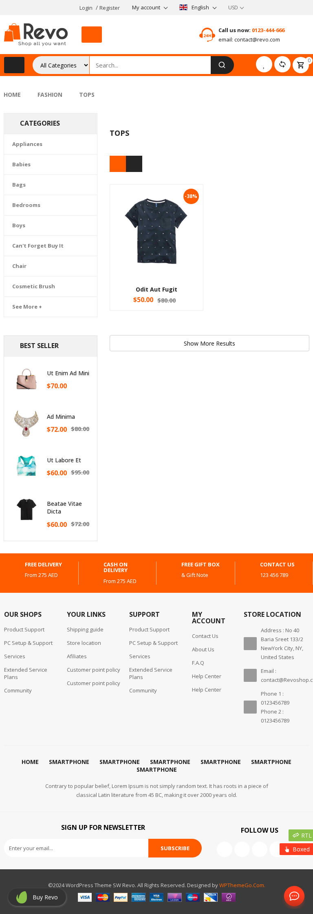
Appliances (27, 144)
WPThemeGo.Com (241, 885)
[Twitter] (242, 849)
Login (86, 7)
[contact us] (246, 570)
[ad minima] (26, 422)
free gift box (200, 564)
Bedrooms (26, 205)
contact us (277, 564)
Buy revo (45, 897)
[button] (92, 34)
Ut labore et (64, 460)
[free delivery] (11, 570)
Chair (19, 266)
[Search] (222, 65)
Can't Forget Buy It (38, 245)
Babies (21, 164)
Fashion (49, 94)
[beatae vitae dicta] (26, 509)
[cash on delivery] (90, 573)
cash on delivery (116, 567)
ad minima (61, 416)
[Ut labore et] (26, 466)
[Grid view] (118, 164)
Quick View (156, 215)
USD (233, 7)
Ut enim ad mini (68, 373)
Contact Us (292, 896)
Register (109, 7)
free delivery (43, 564)
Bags (19, 184)
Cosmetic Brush (33, 286)
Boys (18, 225)
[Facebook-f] (224, 849)
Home (12, 94)
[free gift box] (168, 570)
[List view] (134, 164)
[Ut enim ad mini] (26, 379)
